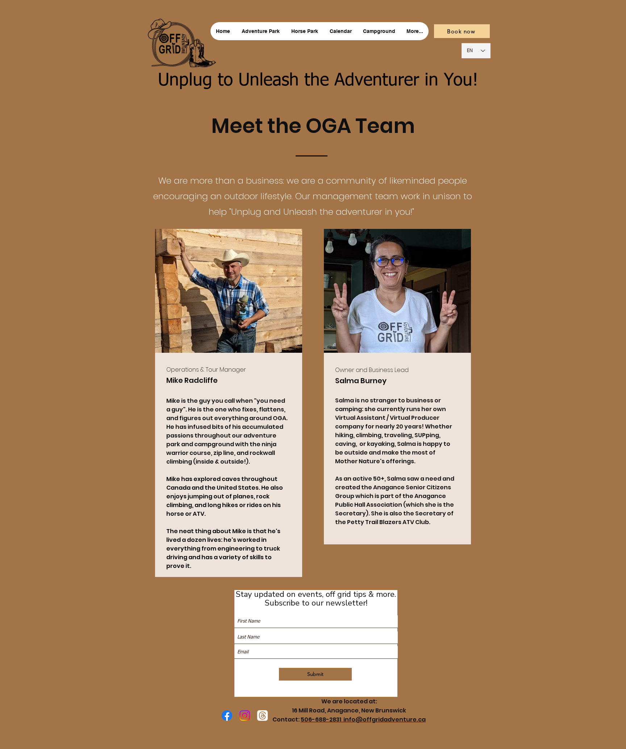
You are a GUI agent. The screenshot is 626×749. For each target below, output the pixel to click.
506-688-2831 (322, 719)
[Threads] (262, 715)
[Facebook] (227, 715)
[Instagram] (245, 715)
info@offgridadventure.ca (384, 719)
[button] (260, 31)
